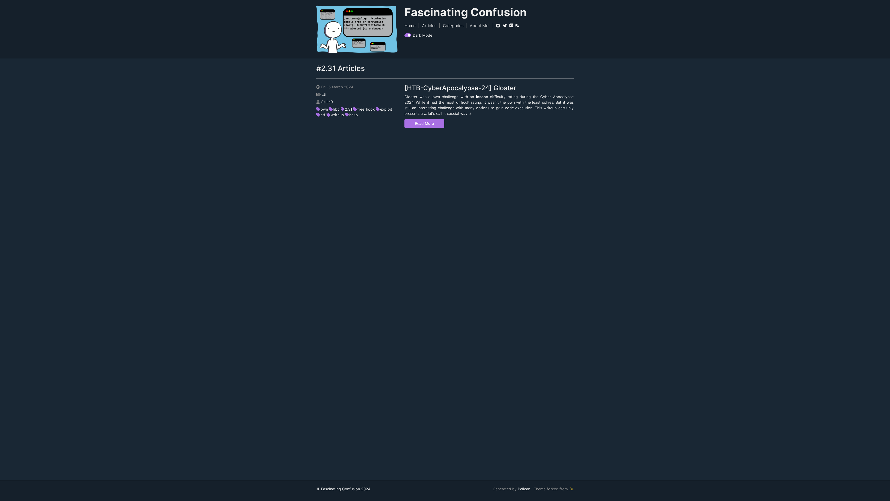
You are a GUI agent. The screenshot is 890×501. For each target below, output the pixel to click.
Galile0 (327, 102)
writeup (337, 114)
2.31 (348, 109)
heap (353, 114)
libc (336, 109)
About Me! (480, 25)
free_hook (366, 109)
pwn (324, 109)
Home (410, 25)
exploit (386, 109)
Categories (453, 25)
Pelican (524, 489)
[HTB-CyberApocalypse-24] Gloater (460, 88)
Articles (429, 25)
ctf (324, 94)
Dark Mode (422, 35)
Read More (424, 123)
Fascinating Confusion (465, 12)
